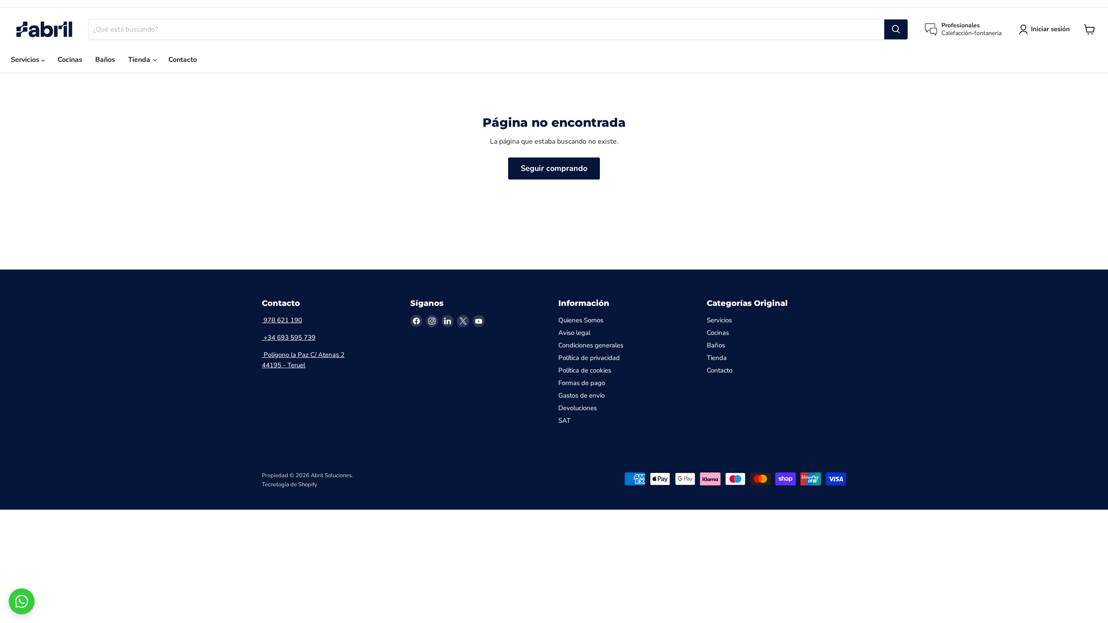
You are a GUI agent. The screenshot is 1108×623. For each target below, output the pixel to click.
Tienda (140, 59)
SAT (564, 420)
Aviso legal (574, 332)
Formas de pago (581, 383)
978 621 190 (282, 320)
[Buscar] (896, 29)
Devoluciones (577, 408)
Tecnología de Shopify (289, 484)
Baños (105, 59)
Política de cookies (584, 370)
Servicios (26, 59)
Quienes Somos (580, 320)
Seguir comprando (554, 168)
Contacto (182, 59)
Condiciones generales (590, 345)
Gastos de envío (581, 395)
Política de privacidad (589, 357)
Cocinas (70, 59)
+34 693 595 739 (289, 337)
